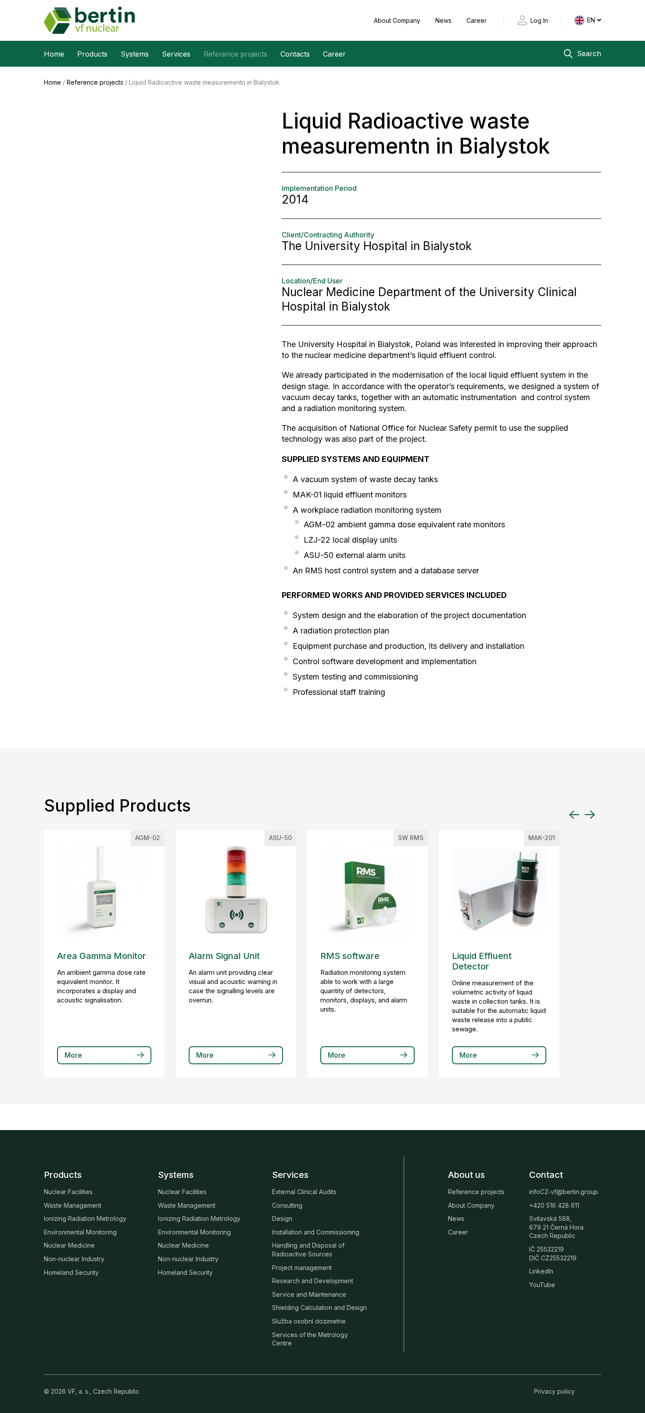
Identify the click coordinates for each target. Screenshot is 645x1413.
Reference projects (235, 54)
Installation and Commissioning (315, 1232)
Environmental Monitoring (80, 1232)
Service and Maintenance (309, 1294)
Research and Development (312, 1280)
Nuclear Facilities (68, 1191)
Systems (135, 54)
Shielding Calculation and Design (319, 1307)
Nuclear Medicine (69, 1245)
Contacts (295, 54)
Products (92, 54)
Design (282, 1218)
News (444, 20)
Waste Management (72, 1205)
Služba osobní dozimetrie (309, 1321)
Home (54, 54)
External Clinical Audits (304, 1191)
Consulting (287, 1205)
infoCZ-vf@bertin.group (563, 1191)
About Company (398, 20)
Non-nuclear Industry (74, 1259)
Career (476, 20)
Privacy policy (554, 1391)
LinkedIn (541, 1271)
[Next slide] (590, 814)
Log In (539, 20)
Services (176, 54)
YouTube (542, 1284)
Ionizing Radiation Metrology (85, 1218)
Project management (302, 1267)
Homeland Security (71, 1272)
